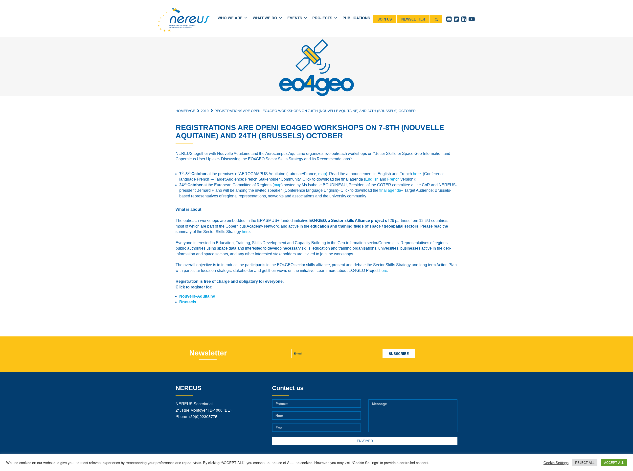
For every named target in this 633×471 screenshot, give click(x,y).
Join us (385, 19)
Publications (356, 18)
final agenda (390, 190)
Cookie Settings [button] (555, 462)
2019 (204, 111)
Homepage (185, 111)
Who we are (230, 18)
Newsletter (413, 19)
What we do (265, 18)
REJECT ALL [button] (584, 462)
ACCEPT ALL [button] (614, 462)
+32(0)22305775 (202, 416)
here (417, 174)
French (393, 179)
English (372, 179)
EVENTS (294, 18)
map (322, 174)
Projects (322, 18)
